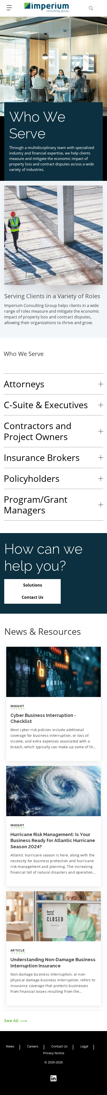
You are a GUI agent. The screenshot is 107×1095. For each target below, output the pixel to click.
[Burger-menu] (9, 8)
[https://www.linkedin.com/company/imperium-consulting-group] (53, 1078)
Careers (32, 1046)
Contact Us (59, 1046)
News (10, 1046)
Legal (84, 1046)
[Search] (91, 8)
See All (11, 1020)
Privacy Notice (53, 1053)
